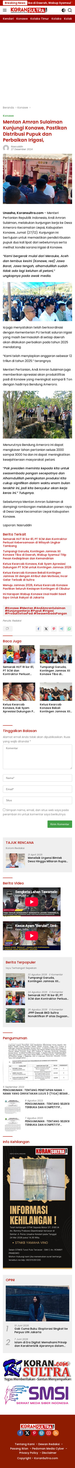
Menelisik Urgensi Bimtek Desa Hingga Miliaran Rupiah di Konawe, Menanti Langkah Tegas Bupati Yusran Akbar (48, 859)
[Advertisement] (37, 62)
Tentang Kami (24, 1444)
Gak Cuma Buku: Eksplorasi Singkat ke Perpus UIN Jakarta (41, 1330)
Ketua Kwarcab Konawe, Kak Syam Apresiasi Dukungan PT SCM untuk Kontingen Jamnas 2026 (37, 565)
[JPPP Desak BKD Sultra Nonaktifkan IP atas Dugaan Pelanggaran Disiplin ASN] (15, 1015)
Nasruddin (17, 146)
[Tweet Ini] (46, 629)
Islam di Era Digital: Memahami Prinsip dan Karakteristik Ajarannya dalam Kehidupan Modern (40, 1344)
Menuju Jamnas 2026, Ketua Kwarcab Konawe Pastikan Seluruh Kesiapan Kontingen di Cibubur (36, 586)
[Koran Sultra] (28, 10)
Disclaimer (49, 1453)
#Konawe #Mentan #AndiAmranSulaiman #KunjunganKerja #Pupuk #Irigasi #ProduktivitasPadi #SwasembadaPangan (36, 610)
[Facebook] (20, 1433)
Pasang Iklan (19, 1448)
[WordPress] (41, 1433)
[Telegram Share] (61, 629)
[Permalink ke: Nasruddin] (6, 148)
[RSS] (56, 1433)
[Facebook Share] (38, 629)
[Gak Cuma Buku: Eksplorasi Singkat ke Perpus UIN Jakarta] (37, 1303)
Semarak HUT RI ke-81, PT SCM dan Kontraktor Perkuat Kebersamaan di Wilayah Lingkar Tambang (35, 542)
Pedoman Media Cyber (48, 1448)
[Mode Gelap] (63, 10)
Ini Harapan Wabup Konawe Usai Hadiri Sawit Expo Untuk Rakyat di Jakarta (34, 595)
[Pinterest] (34, 1433)
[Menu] (5, 10)
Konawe (8, 116)
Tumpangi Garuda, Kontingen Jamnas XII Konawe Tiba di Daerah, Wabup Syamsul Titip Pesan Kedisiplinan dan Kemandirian (34, 555)
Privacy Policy (28, 1453)
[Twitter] (27, 1433)
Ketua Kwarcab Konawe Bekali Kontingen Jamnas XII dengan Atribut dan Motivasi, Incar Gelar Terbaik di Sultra (35, 576)
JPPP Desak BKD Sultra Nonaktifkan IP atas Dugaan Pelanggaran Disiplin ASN (47, 1014)
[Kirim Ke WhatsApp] (69, 629)
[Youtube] (49, 1433)
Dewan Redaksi (49, 1444)
